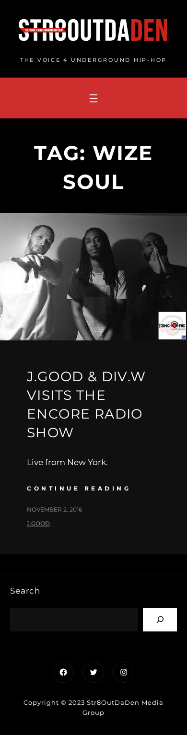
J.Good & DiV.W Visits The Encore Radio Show (86, 404)
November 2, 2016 (54, 509)
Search (25, 590)
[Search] (160, 619)
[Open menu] (93, 98)
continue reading (79, 488)
